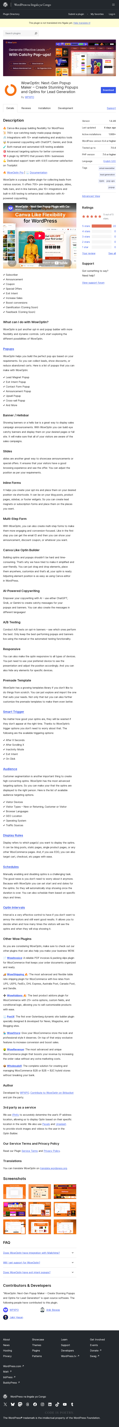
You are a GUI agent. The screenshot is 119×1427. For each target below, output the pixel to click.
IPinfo (15, 1114)
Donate (96, 1350)
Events (94, 1345)
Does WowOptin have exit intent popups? (27, 1272)
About (6, 1339)
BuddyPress (11, 1382)
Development (65, 108)
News (6, 1345)
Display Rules (13, 835)
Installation (44, 108)
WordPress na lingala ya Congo (28, 1396)
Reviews (26, 108)
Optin (101, 181)
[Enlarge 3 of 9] (72, 1188)
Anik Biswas (53, 1309)
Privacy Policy (52, 1150)
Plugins (36, 1350)
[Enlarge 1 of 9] (21, 1188)
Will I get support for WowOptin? (21, 1262)
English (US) (110, 161)
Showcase (38, 1339)
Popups (8, 349)
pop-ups (111, 181)
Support (111, 108)
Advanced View (91, 196)
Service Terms (30, 1150)
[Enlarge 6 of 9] (72, 1205)
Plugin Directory (11, 14)
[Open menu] (114, 4)
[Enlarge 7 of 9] (21, 1223)
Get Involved (97, 1339)
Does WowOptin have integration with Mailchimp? (31, 1252)
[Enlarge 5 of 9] (46, 1205)
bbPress (9, 1377)
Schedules (11, 867)
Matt (7, 1371)
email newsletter (107, 168)
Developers (67, 1350)
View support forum (93, 282)
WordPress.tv (70, 1356)
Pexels (46, 1124)
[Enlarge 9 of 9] (72, 1223)
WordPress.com (13, 1366)
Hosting (7, 1350)
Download (108, 90)
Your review (88, 253)
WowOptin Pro (15, 172)
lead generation (107, 174)
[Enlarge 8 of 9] (46, 1223)
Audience (10, 769)
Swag (94, 1356)
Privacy (7, 1356)
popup (112, 187)
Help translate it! (81, 23)
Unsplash (61, 1124)
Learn (64, 1339)
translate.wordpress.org (53, 1168)
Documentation (38, 172)
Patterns (37, 1356)
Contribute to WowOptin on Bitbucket (52, 1092)
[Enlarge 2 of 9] (46, 1188)
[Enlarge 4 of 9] (21, 1205)
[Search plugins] (36, 33)
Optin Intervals (14, 907)
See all (112, 253)
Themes (36, 1345)
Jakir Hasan (16, 1317)
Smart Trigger (13, 712)
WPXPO (29, 97)
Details (10, 108)
